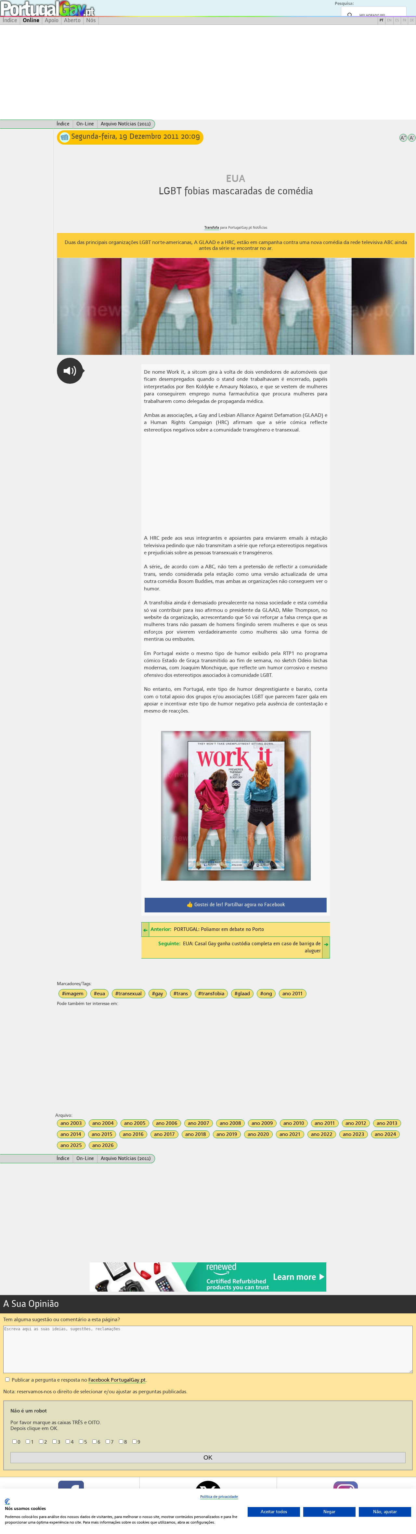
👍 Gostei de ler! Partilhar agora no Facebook (236, 905)
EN (389, 20)
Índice (10, 20)
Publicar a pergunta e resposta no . (78, 1380)
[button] (70, 371)
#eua (99, 994)
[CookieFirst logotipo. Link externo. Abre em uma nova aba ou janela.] (7, 1502)
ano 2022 (321, 1134)
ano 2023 (353, 1134)
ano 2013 (387, 1123)
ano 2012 (355, 1123)
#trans (181, 994)
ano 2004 (103, 1123)
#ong (266, 994)
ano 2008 (230, 1123)
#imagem (73, 994)
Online (31, 20)
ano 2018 (195, 1134)
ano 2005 (135, 1123)
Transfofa (211, 228)
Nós (91, 20)
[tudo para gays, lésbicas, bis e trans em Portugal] (65, 8)
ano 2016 (133, 1134)
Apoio (51, 20)
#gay (157, 994)
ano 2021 (290, 1134)
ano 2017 (164, 1134)
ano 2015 (102, 1134)
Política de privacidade (219, 1496)
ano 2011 (292, 994)
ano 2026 (103, 1145)
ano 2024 (385, 1134)
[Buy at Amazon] (208, 1291)
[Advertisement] (208, 72)
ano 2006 (166, 1123)
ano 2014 (70, 1134)
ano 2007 (198, 1123)
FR (404, 20)
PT (382, 20)
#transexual (128, 994)
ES (397, 20)
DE (412, 20)
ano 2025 (71, 1145)
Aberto (72, 20)
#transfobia (211, 994)
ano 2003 (71, 1123)
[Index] (26, 124)
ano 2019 (226, 1134)
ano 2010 (293, 1123)
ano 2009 (262, 1123)
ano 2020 (258, 1134)
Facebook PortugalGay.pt (117, 1380)
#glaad (242, 994)
